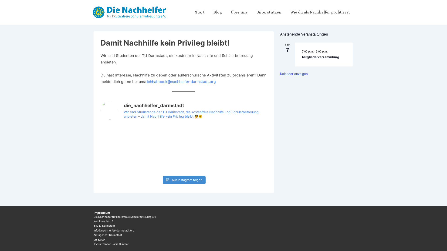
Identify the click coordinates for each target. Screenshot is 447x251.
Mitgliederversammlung (320, 57)
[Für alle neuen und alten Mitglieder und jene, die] (163, 136)
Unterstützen (268, 12)
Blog (217, 12)
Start (200, 12)
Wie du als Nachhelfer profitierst (320, 12)
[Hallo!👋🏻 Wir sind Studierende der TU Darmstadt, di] (120, 161)
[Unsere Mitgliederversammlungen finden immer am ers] (120, 136)
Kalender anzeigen (294, 73)
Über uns (239, 12)
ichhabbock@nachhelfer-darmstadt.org (181, 81)
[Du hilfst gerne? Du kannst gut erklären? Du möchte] (247, 136)
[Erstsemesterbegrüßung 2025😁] (205, 136)
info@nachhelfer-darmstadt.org (114, 230)
